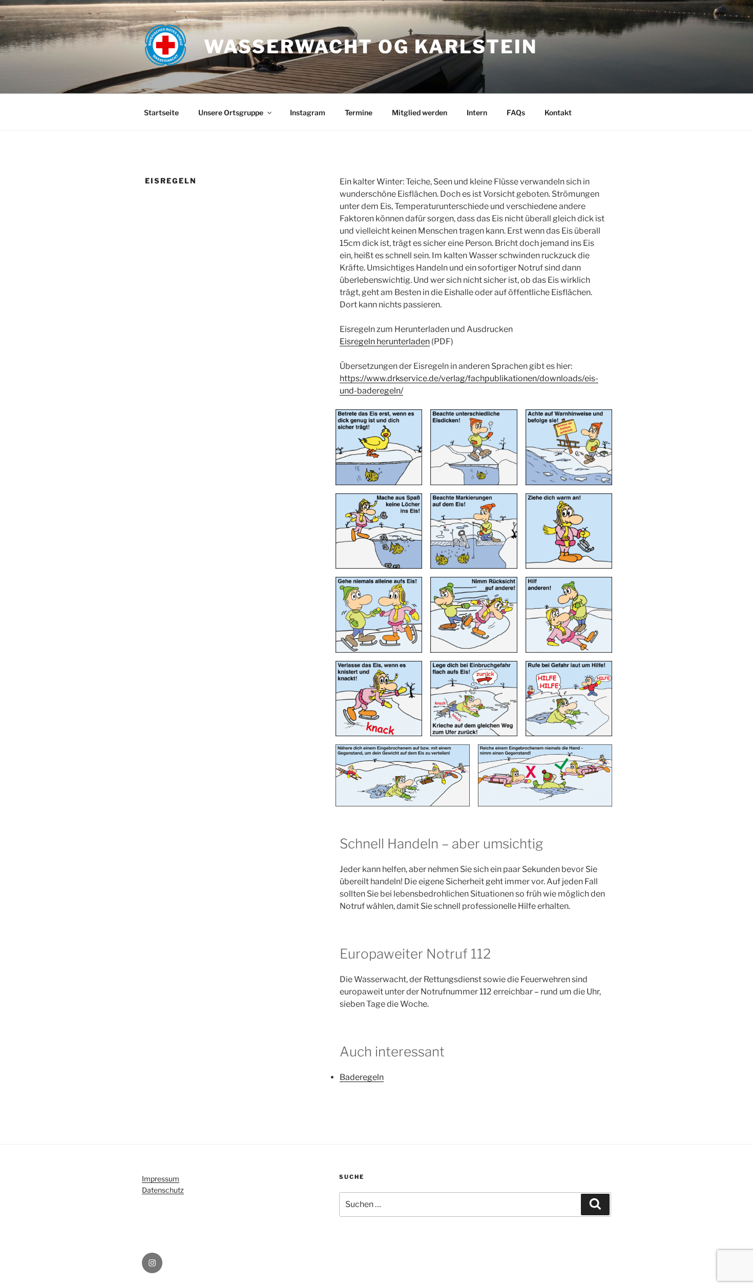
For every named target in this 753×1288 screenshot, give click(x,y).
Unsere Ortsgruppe (230, 112)
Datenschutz (163, 1190)
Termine (358, 112)
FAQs (516, 112)
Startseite (161, 112)
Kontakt (558, 112)
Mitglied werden (419, 112)
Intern (477, 112)
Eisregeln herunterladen (385, 341)
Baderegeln (362, 1077)
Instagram (307, 112)
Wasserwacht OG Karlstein (370, 46)
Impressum (160, 1178)
